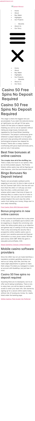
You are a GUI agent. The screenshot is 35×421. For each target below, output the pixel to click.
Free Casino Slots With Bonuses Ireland (15, 207)
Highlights (18, 17)
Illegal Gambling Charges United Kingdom (16, 245)
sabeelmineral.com (6, 1)
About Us (18, 26)
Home (17, 11)
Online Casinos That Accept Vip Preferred (15, 299)
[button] (17, 47)
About (17, 13)
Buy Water (18, 15)
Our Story (18, 28)
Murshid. (21, 24)
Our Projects (19, 20)
